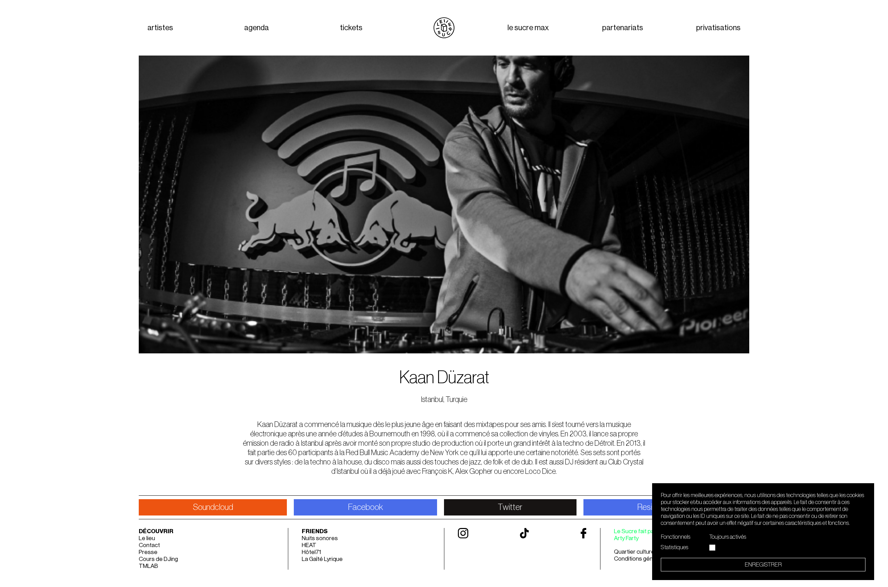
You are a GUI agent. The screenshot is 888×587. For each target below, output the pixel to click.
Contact (149, 545)
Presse (148, 552)
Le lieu (147, 538)
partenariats (622, 28)
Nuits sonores (320, 538)
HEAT (309, 545)
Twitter (510, 507)
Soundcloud (213, 507)
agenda (256, 28)
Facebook (365, 507)
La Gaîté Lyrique (322, 559)
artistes (160, 28)
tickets (351, 28)
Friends (315, 531)
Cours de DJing (158, 559)
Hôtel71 (311, 552)
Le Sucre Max (528, 28)
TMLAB (148, 566)
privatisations (718, 28)
